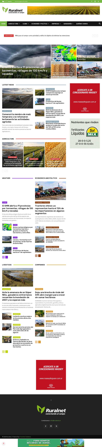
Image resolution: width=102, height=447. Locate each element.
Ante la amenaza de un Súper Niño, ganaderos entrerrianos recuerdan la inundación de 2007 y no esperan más (55, 113)
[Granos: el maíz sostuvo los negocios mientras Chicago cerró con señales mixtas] (63, 70)
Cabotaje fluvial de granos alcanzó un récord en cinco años (56, 249)
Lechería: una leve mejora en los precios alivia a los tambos (22, 318)
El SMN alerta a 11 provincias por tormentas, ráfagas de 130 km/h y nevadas (17, 208)
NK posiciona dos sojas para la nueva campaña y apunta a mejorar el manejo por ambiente (55, 315)
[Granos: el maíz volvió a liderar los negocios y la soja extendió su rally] (55, 154)
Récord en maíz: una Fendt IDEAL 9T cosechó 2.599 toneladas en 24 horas (56, 325)
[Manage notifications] (3, 443)
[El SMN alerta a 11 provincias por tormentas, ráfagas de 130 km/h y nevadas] (25, 62)
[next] (97, 35)
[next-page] (6, 170)
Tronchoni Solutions (25, 437)
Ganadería (68, 24)
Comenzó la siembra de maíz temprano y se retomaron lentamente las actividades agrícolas (16, 118)
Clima (25, 24)
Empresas (55, 24)
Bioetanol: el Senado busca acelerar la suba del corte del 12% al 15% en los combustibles (56, 126)
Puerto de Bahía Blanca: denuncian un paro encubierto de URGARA (55, 241)
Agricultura (13, 24)
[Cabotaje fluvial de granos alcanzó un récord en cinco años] (39, 248)
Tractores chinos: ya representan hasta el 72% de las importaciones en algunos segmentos (49, 209)
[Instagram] (95, 1)
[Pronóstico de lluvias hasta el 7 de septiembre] (39, 101)
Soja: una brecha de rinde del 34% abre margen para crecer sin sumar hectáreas (50, 295)
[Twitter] (98, 1)
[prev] (93, 35)
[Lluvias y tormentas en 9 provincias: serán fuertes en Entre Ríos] (89, 53)
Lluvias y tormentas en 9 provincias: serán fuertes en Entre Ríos (22, 241)
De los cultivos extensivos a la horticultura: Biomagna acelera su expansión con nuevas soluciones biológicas (55, 335)
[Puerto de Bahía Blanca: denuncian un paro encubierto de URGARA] (39, 239)
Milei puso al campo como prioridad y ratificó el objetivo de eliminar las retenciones (42, 36)
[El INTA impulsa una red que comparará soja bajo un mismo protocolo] (39, 92)
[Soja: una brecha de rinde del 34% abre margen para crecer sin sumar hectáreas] (50, 277)
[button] (99, 24)
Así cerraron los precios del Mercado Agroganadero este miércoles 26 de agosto (23, 329)
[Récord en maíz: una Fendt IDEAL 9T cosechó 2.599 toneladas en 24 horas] (39, 323)
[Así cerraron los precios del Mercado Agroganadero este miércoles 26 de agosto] (6, 326)
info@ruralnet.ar (55, 420)
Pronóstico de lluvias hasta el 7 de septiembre (55, 102)
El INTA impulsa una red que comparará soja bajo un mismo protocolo (56, 92)
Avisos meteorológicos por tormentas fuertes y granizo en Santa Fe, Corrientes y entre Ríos (23, 230)
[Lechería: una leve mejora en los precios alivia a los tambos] (6, 316)
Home (3, 24)
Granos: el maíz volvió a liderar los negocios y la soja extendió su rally (55, 163)
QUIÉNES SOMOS (82, 24)
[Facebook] (91, 1)
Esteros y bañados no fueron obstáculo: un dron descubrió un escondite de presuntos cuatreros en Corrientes (23, 343)
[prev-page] (3, 170)
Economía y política (39, 24)
